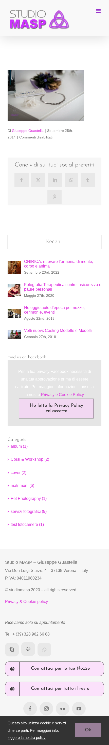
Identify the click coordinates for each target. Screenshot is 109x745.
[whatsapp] (44, 649)
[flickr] (62, 708)
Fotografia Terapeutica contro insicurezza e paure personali (62, 287)
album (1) (19, 446)
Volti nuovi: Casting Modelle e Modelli (58, 330)
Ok (88, 730)
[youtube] (79, 708)
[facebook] (30, 708)
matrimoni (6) (22, 485)
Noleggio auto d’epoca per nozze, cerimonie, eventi (54, 309)
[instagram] (46, 708)
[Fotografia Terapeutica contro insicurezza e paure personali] (14, 288)
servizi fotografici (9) (29, 511)
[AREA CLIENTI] (28, 649)
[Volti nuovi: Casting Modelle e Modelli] (14, 333)
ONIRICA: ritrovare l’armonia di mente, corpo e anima (58, 263)
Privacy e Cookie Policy (62, 394)
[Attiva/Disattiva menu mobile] (98, 10)
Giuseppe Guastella (28, 131)
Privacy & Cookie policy (26, 601)
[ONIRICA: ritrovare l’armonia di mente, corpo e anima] (14, 264)
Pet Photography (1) (29, 498)
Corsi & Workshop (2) (30, 459)
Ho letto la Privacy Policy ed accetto (56, 408)
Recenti (54, 241)
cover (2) (18, 472)
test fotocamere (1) (27, 524)
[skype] (12, 649)
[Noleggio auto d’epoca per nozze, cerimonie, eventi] (14, 313)
